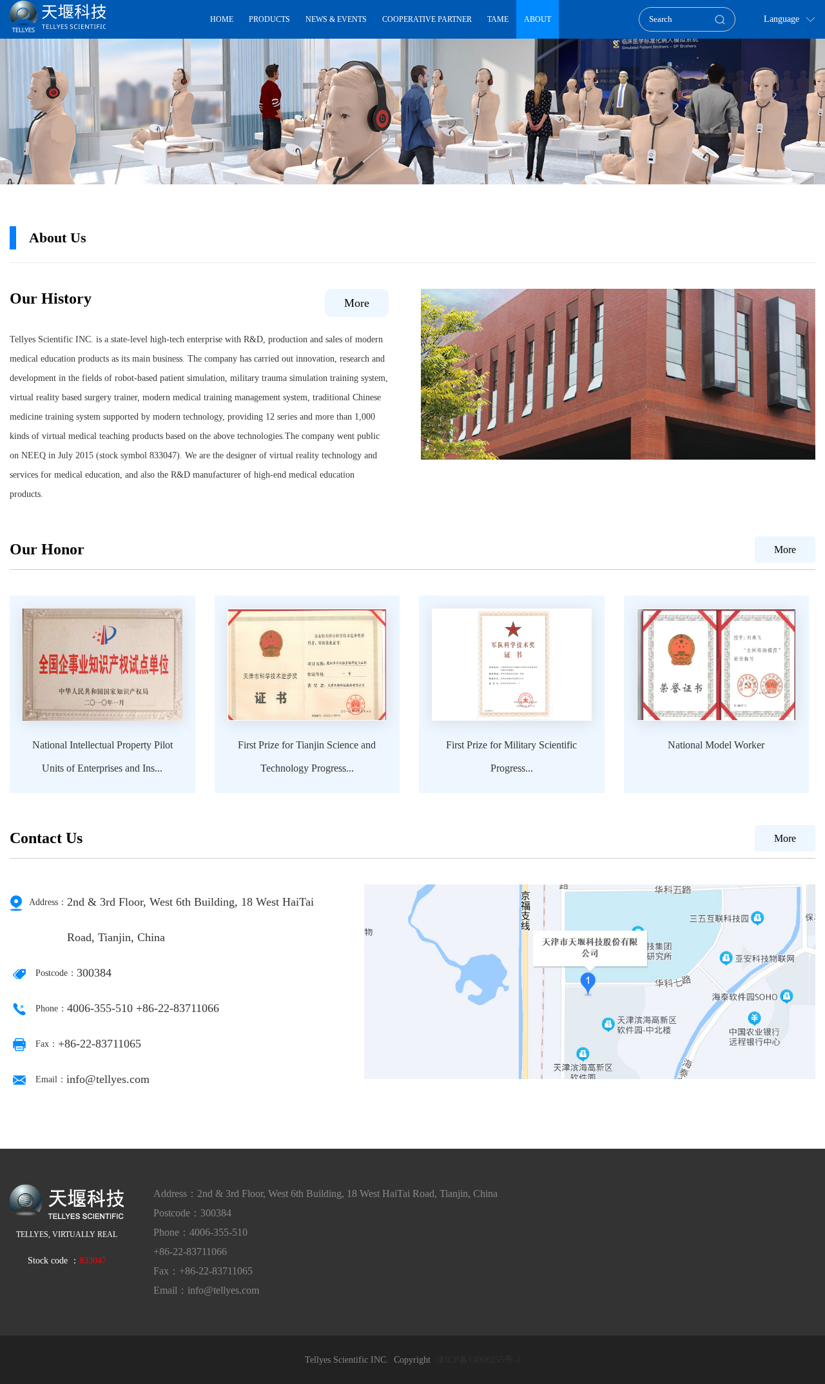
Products (269, 19)
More (356, 303)
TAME (498, 19)
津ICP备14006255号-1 (478, 1360)
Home (221, 19)
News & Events (336, 19)
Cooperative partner (427, 19)
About (537, 19)
